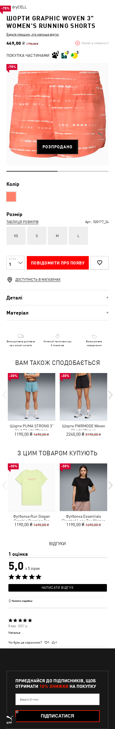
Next (110, 395)
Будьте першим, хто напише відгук (32, 34)
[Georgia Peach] (11, 196)
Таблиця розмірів (22, 222)
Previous (5, 395)
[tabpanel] (57, 114)
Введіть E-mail (29, 699)
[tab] (57, 297)
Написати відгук (57, 588)
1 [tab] (32, 171)
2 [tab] (83, 171)
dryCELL (19, 7)
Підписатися (57, 716)
